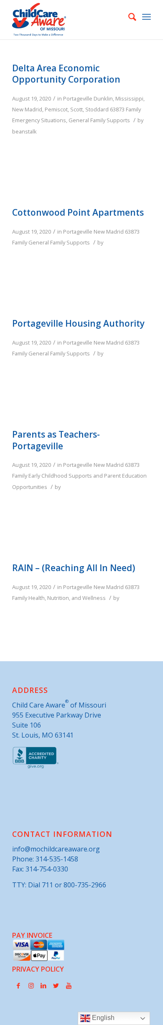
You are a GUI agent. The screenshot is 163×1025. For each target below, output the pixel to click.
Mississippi (129, 98)
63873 (117, 109)
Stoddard (97, 109)
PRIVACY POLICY (38, 969)
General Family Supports (99, 120)
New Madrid (27, 109)
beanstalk (24, 131)
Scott (76, 109)
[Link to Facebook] (18, 985)
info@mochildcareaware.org (56, 849)
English (102, 1017)
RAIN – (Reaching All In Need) (73, 568)
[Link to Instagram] (31, 985)
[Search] (128, 16)
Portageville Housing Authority (78, 323)
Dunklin (103, 98)
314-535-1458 (57, 859)
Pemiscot (56, 109)
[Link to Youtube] (68, 985)
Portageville (77, 98)
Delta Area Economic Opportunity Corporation (66, 73)
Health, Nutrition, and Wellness (67, 598)
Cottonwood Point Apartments (78, 212)
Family (133, 109)
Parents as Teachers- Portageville (56, 439)
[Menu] (146, 17)
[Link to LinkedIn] (43, 985)
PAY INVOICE (32, 935)
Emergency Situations (39, 120)
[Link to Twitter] (56, 985)
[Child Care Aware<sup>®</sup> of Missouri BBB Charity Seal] (35, 766)
